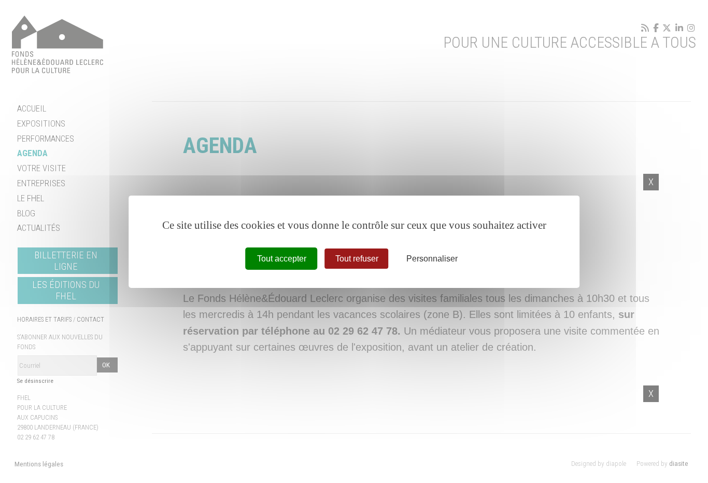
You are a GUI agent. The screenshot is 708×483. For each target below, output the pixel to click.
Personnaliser (432, 258)
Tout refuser (356, 258)
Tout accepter (281, 258)
